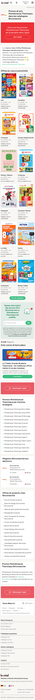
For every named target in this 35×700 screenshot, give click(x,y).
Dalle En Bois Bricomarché (13, 536)
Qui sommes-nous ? (7, 623)
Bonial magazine (6, 626)
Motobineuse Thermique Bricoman (16, 420)
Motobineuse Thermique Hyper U (15, 437)
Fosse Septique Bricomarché (14, 529)
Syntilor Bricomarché (11, 533)
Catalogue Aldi (5, 656)
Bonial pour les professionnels (10, 666)
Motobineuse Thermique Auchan (15, 430)
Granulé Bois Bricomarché (13, 540)
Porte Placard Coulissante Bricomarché (17, 553)
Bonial (4, 608)
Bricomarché (6, 610)
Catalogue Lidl (5, 637)
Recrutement (5, 669)
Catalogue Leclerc (6, 640)
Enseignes (12, 608)
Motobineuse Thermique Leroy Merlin (17, 413)
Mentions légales (6, 689)
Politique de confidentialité (26, 689)
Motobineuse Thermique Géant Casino (17, 441)
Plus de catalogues (17, 298)
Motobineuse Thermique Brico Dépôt (17, 409)
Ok (28, 323)
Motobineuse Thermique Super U (15, 427)
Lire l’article (17, 376)
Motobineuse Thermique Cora (14, 444)
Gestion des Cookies (24, 692)
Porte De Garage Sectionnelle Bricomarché (14, 505)
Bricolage (20, 608)
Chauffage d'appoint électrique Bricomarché (15, 544)
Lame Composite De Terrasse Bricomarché (14, 517)
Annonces (29, 7)
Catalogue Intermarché (8, 653)
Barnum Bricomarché (11, 526)
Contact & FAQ (5, 664)
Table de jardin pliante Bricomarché (16, 509)
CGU (2, 692)
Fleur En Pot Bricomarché (13, 500)
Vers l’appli (17, 37)
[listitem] (9, 91)
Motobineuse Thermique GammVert (16, 448)
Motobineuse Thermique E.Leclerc (16, 423)
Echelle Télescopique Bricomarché (16, 549)
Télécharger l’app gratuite (8, 629)
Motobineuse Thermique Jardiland (16, 451)
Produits (15, 610)
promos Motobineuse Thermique (13, 64)
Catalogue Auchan (6, 650)
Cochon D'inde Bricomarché (14, 522)
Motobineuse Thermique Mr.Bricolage (17, 416)
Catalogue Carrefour (7, 642)
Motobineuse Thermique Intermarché (17, 434)
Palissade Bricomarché (12, 513)
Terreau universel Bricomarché (14, 556)
